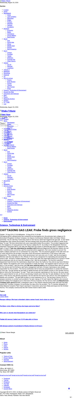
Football (10, 54)
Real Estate (11, 37)
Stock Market (11, 35)
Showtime (7, 73)
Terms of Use (8, 356)
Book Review (11, 82)
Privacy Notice (8, 358)
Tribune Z (7, 70)
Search (6, 347)
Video (5, 346)
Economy (10, 30)
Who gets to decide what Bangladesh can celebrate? (18, 313)
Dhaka (9, 20)
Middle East (11, 46)
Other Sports (11, 61)
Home (5, 11)
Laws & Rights (11, 17)
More (5, 198)
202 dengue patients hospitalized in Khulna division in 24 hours (21, 326)
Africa (9, 44)
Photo (6, 97)
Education (10, 18)
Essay (9, 88)
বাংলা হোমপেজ (69, 333)
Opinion (6, 63)
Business (6, 29)
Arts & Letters (8, 78)
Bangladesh (7, 13)
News (5, 121)
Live (5, 104)
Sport (5, 51)
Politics (9, 22)
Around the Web (9, 92)
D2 (4, 76)
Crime (9, 15)
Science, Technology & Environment (15, 90)
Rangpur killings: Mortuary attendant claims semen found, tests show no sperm (27, 299)
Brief (5, 95)
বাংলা (1, 120)
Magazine (7, 71)
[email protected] (5, 375)
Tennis (9, 56)
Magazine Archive (9, 99)
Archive (6, 100)
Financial (6, 75)
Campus (9, 25)
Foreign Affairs (12, 129)
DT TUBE (7, 102)
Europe (9, 47)
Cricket (9, 52)
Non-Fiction (11, 87)
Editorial (9, 66)
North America (11, 49)
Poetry (9, 80)
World (5, 39)
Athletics (10, 58)
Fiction (9, 83)
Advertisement (8, 361)
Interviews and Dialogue (11, 94)
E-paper (6, 10)
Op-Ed (9, 64)
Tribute (9, 85)
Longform (10, 68)
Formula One (11, 59)
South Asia (10, 42)
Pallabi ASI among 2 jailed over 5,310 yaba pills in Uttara (19, 319)
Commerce (10, 34)
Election (9, 128)
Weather (10, 23)
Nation (9, 131)
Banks (9, 32)
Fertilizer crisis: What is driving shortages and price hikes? (20, 306)
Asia (8, 41)
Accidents (10, 27)
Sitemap (6, 360)
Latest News (4, 296)
